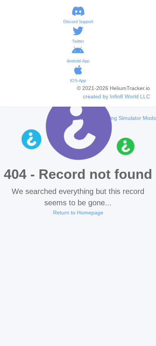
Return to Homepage (78, 212)
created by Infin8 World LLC (116, 96)
